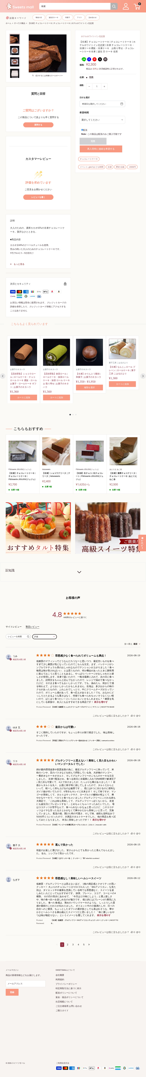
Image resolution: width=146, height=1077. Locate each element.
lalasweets (46, 469)
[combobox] (74, 6)
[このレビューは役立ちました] (132, 715)
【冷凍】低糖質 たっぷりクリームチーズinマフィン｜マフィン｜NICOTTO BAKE (82, 707)
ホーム (8, 23)
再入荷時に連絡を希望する (101, 149)
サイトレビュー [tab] (14, 626)
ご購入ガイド (62, 1010)
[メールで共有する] (105, 59)
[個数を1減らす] (89, 86)
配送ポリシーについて (66, 993)
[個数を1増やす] (104, 86)
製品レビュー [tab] (32, 626)
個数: (82, 85)
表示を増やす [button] (101, 702)
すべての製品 (19, 23)
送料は (96, 69)
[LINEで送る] (84, 59)
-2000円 (132, 167)
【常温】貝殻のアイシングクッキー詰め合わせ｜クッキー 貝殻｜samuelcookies (82, 740)
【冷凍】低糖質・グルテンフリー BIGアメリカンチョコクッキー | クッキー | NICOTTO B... (84, 921)
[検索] (114, 6)
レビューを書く (38, 197)
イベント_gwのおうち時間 (91, 167)
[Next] (143, 376)
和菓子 (67, 17)
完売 (93, 141)
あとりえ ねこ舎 (116, 469)
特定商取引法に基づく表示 (68, 988)
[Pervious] (2, 376)
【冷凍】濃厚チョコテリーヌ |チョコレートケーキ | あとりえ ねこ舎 (123, 476)
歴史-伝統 (120, 167)
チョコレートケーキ (89, 159)
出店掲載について (64, 1001)
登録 (12, 992)
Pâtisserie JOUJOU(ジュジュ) (20, 469)
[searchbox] (16, 636)
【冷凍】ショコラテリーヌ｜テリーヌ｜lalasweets (56, 474)
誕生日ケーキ (53, 17)
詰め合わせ (93, 17)
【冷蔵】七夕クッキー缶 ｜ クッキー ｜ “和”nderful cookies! (75, 858)
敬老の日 (39, 17)
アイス (79, 17)
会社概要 (60, 975)
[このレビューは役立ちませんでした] (137, 715)
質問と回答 (38, 94)
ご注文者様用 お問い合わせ (69, 1006)
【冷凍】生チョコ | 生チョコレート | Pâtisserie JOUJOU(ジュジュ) (89, 476)
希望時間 (84, 112)
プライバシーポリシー (66, 984)
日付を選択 (85, 97)
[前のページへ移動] (57, 944)
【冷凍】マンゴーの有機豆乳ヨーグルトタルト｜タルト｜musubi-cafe (78, 825)
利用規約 (60, 979)
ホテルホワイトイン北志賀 (93, 36)
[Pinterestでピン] (95, 59)
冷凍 (110, 167)
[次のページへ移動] (89, 944)
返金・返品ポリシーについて (69, 997)
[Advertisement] (73, 1033)
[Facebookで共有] (89, 59)
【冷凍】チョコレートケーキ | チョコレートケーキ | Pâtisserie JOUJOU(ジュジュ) (22, 476)
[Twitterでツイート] (100, 59)
